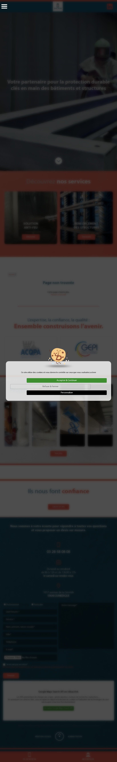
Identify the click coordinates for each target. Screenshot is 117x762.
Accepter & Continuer (67, 380)
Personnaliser (67, 393)
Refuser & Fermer (50, 386)
